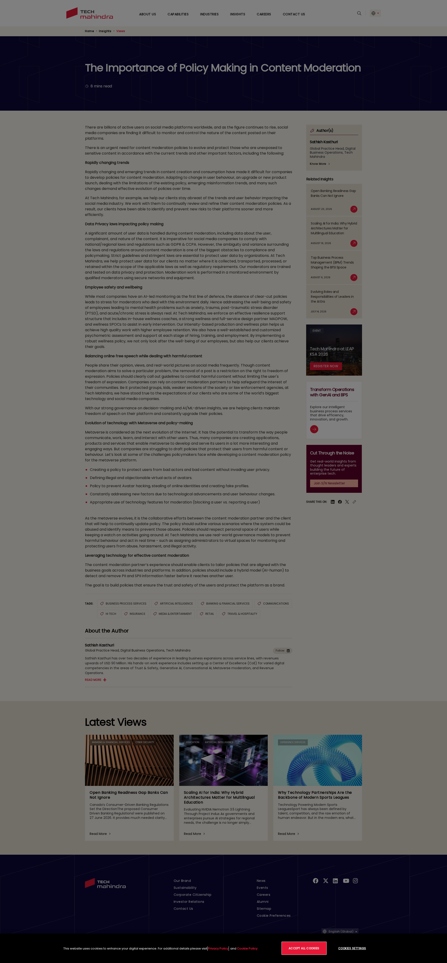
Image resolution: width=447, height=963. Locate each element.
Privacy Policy (218, 948)
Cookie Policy (247, 948)
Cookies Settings (352, 948)
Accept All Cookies (304, 948)
